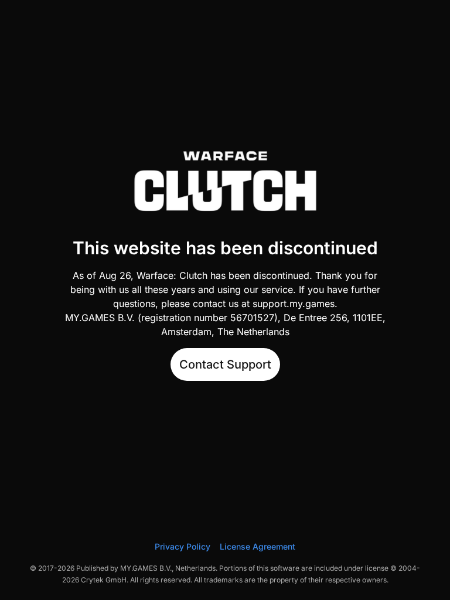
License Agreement (257, 546)
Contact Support (225, 364)
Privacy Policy (182, 546)
